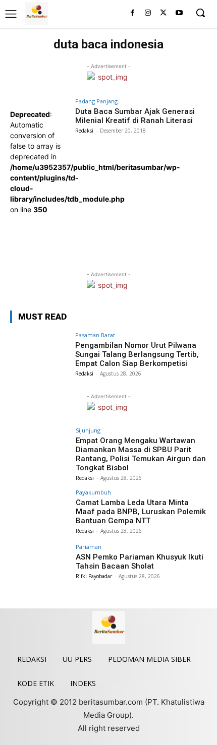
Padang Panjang (96, 101)
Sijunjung (88, 430)
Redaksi (84, 130)
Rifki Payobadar (94, 576)
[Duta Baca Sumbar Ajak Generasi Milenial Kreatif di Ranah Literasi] (39, 237)
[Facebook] (132, 13)
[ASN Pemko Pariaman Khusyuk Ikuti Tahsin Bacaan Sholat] (39, 566)
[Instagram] (148, 13)
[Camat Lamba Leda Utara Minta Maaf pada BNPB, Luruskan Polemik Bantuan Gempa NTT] (39, 511)
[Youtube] (179, 13)
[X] (163, 13)
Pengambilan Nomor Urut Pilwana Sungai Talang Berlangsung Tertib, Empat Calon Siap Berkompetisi (137, 354)
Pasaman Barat (95, 335)
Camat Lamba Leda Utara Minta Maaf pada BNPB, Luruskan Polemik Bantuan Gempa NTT (141, 511)
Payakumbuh (93, 492)
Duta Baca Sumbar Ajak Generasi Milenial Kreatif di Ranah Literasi (135, 116)
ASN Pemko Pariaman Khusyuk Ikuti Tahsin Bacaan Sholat (139, 561)
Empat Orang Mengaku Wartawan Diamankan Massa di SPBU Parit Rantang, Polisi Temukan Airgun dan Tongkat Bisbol (141, 454)
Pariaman (88, 546)
